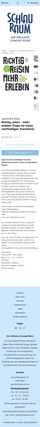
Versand (20, 301)
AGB (20, 308)
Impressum (20, 312)
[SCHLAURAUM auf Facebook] (16, 328)
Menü (6, 3)
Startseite (4, 50)
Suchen (20, 293)
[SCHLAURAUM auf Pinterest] (20, 328)
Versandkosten (16, 137)
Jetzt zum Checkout (20, 153)
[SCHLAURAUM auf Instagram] (24, 328)
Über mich (20, 297)
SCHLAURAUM (30, 422)
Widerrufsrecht (20, 316)
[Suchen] (18, 3)
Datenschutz (20, 304)
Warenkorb (34, 3)
